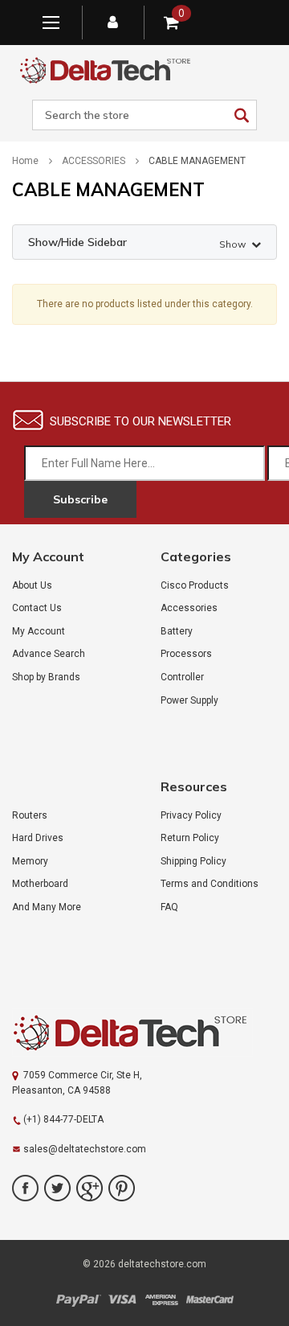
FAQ (169, 907)
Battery (177, 631)
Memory (30, 861)
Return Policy (190, 838)
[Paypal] (78, 1300)
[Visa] (122, 1300)
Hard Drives (37, 838)
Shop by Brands (46, 677)
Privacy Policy (191, 815)
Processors (186, 653)
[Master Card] (209, 1300)
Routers (29, 815)
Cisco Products (195, 585)
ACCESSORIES (93, 160)
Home (25, 160)
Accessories (189, 608)
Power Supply (189, 700)
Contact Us (37, 608)
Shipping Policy (193, 861)
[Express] (161, 1300)
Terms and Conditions (209, 883)
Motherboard (40, 883)
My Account (38, 631)
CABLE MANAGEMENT (197, 160)
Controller (182, 677)
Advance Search (48, 653)
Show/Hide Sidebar (137, 242)
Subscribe (80, 499)
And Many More (46, 907)
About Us (32, 585)
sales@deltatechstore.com (84, 1149)
